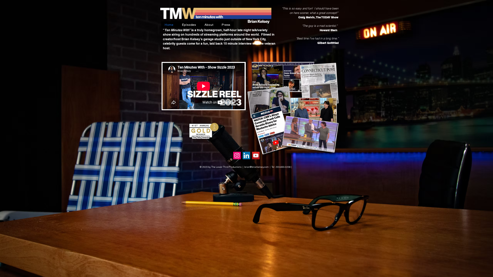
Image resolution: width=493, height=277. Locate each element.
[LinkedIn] (246, 155)
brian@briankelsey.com (256, 166)
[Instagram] (237, 155)
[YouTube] (256, 155)
